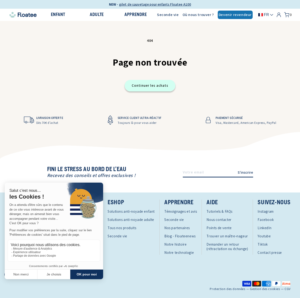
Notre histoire (175, 244)
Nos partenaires (177, 228)
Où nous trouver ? (198, 14)
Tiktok (263, 244)
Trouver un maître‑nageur (227, 236)
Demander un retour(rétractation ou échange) (227, 246)
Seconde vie (168, 14)
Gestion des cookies (265, 289)
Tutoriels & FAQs (219, 211)
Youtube (264, 236)
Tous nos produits (122, 228)
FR (266, 15)
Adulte (97, 14)
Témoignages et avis (180, 211)
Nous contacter (218, 219)
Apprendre (135, 14)
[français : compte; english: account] (279, 14)
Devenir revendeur (235, 14)
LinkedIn (264, 228)
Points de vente (219, 228)
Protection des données (227, 289)
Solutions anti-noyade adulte (131, 219)
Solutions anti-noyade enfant (131, 211)
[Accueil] (23, 15)
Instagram (266, 211)
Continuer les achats (150, 85)
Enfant (58, 14)
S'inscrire (245, 172)
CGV (288, 289)
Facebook (266, 219)
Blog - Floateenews (180, 236)
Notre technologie (179, 252)
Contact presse (270, 252)
